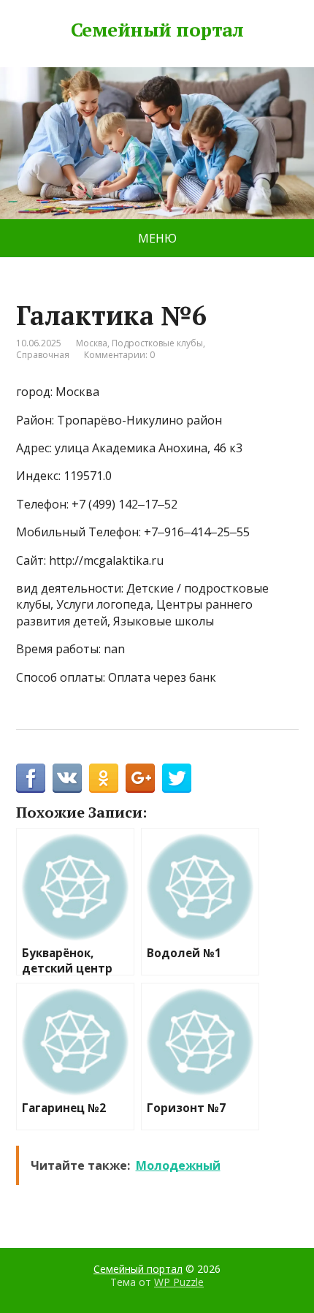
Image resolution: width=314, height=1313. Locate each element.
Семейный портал (157, 30)
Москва (91, 343)
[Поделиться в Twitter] (176, 778)
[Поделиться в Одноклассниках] (103, 778)
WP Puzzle (179, 1282)
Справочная (42, 355)
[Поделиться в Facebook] (30, 778)
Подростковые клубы (157, 343)
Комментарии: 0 (119, 355)
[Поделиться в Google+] (140, 778)
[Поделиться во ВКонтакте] (67, 778)
